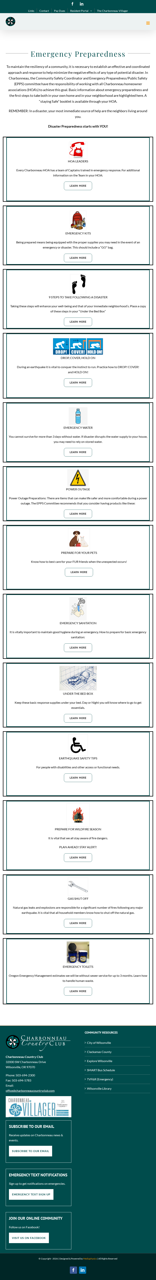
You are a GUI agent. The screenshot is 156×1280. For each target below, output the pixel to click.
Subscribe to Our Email (30, 1151)
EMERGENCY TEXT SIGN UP (31, 1194)
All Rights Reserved (107, 1258)
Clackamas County (99, 1052)
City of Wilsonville (99, 1042)
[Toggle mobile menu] (148, 23)
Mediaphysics (90, 1258)
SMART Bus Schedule (101, 1070)
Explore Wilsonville (99, 1061)
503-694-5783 (21, 1080)
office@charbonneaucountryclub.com (30, 1090)
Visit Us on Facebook (29, 1238)
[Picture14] (78, 943)
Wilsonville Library (99, 1088)
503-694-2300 (25, 1075)
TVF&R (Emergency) (100, 1079)
